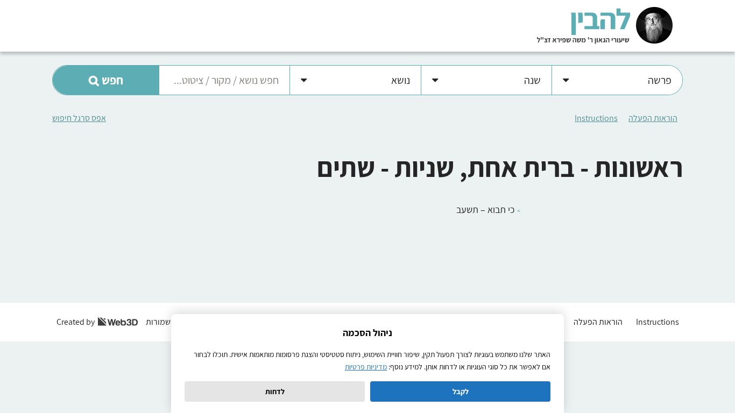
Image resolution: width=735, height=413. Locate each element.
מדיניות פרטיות (366, 367)
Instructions (596, 118)
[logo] (605, 25)
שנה (532, 80)
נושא (400, 80)
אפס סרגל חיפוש (79, 118)
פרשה (660, 80)
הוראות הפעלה (652, 118)
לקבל (461, 391)
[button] (106, 80)
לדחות (275, 391)
